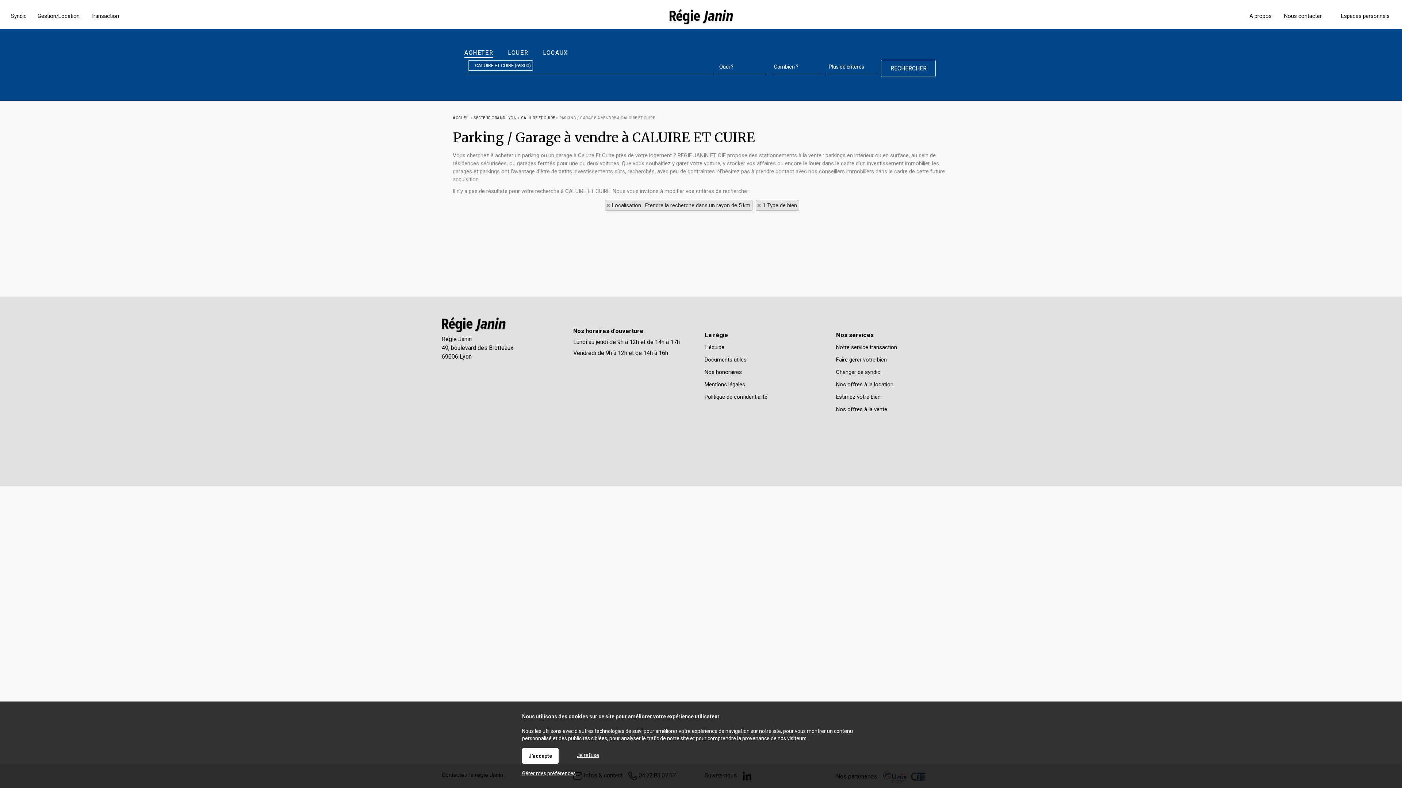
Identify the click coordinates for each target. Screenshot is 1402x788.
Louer (518, 52)
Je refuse (588, 755)
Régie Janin (457, 339)
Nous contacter (1303, 16)
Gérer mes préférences (549, 773)
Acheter (478, 52)
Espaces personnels (1365, 16)
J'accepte (540, 756)
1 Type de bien (780, 205)
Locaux (555, 52)
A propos (1260, 16)
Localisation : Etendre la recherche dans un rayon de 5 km (681, 205)
